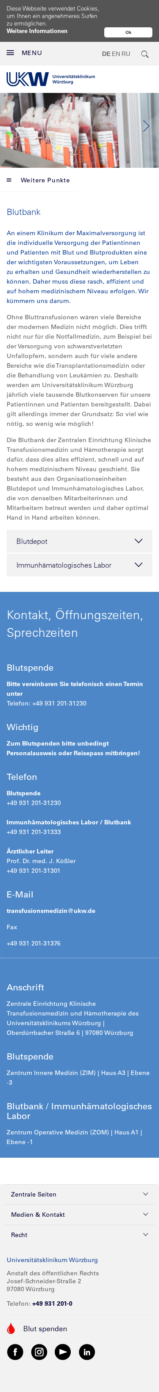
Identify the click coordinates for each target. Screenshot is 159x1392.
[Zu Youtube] (63, 1351)
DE (106, 53)
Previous (13, 126)
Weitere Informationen (37, 30)
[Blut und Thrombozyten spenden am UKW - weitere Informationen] (37, 1328)
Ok (128, 32)
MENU (32, 53)
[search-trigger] (145, 54)
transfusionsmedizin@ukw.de (51, 911)
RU (125, 53)
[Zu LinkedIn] (87, 1351)
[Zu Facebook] (15, 1351)
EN (116, 53)
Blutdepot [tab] (31, 541)
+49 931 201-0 (52, 1303)
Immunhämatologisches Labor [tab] (63, 565)
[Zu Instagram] (39, 1351)
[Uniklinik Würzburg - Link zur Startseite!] (51, 79)
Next (146, 126)
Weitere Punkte (45, 180)
